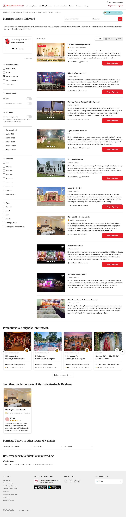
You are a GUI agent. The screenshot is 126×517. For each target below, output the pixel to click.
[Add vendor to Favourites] (62, 46)
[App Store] (40, 489)
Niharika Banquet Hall (77, 73)
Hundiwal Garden (75, 159)
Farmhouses (10, 84)
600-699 (9, 186)
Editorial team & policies (10, 494)
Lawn (7, 215)
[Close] (29, 39)
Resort (8, 219)
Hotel (8, 211)
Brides (71, 6)
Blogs (87, 6)
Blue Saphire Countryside (79, 217)
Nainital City (38, 447)
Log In (110, 6)
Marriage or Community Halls (15, 227)
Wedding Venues (46, 6)
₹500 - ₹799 (10, 138)
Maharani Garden (75, 245)
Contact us (6, 480)
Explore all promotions (62, 375)
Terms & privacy (8, 483)
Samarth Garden (75, 188)
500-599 (9, 182)
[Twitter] (70, 481)
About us (6, 491)
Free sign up (118, 6)
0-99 (7, 163)
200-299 (9, 170)
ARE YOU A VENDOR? (115, 2)
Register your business (10, 489)
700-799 (9, 190)
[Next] (122, 352)
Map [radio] (119, 39)
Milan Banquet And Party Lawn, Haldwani (82, 300)
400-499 (9, 178)
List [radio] (100, 39)
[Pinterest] (75, 481)
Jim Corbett (68, 447)
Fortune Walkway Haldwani (79, 44)
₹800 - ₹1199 (10, 142)
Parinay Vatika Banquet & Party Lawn (84, 102)
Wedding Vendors (60, 6)
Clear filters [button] (28, 58)
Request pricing (112, 63)
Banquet (9, 207)
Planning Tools (32, 6)
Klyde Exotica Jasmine (77, 130)
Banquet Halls (10, 69)
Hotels (8, 72)
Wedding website (8, 500)
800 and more (11, 194)
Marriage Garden (30, 12)
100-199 (8, 167)
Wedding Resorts (12, 80)
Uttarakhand (42, 12)
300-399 (9, 174)
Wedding (6, 12)
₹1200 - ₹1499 (11, 146)
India (101, 481)
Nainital (50, 12)
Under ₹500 (10, 134)
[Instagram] (79, 481)
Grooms (79, 6)
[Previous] (3, 352)
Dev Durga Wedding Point (77, 274)
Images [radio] (110, 39)
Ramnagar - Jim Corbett (11, 447)
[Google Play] (54, 489)
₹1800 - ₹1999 (11, 150)
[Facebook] (66, 481)
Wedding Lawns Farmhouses (43, 464)
